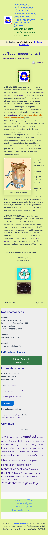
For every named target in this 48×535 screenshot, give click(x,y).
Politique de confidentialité (14, 391)
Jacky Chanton (20, 451)
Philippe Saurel (27, 473)
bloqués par (24, 360)
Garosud (24, 448)
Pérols (38, 473)
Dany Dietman (19, 445)
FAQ (41, 445)
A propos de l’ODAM (24, 500)
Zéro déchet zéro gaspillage (20, 483)
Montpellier (32, 460)
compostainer (11, 115)
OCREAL (5, 473)
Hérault (11, 451)
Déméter (28, 445)
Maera (5, 460)
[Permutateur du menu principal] (42, 20)
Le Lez (24, 455)
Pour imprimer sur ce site (24, 510)
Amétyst (29, 436)
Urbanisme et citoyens (13, 415)
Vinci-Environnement (9, 479)
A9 (2, 437)
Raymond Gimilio (7, 476)
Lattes (15, 455)
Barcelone (40, 437)
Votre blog (28, 42)
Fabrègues (35, 445)
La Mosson (5, 456)
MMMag (23, 461)
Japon (27, 451)
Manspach (16, 461)
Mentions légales (10, 385)
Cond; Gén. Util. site (24, 506)
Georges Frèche (35, 448)
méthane (34, 469)
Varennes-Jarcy (34, 476)
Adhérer (7, 403)
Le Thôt (32, 455)
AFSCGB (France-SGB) (13, 418)
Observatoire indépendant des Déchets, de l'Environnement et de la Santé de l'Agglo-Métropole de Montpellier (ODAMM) (25, 15)
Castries (4, 441)
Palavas (16, 473)
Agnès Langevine (16, 437)
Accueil (19, 42)
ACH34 (6, 437)
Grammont (4, 451)
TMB (27, 476)
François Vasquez (11, 448)
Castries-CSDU (16, 441)
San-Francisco (19, 476)
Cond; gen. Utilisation (12, 397)
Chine (37, 441)
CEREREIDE (30, 441)
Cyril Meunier (7, 444)
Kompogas (34, 451)
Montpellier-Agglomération (16, 464)
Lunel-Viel (41, 456)
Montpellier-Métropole (15, 469)
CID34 (42, 441)
